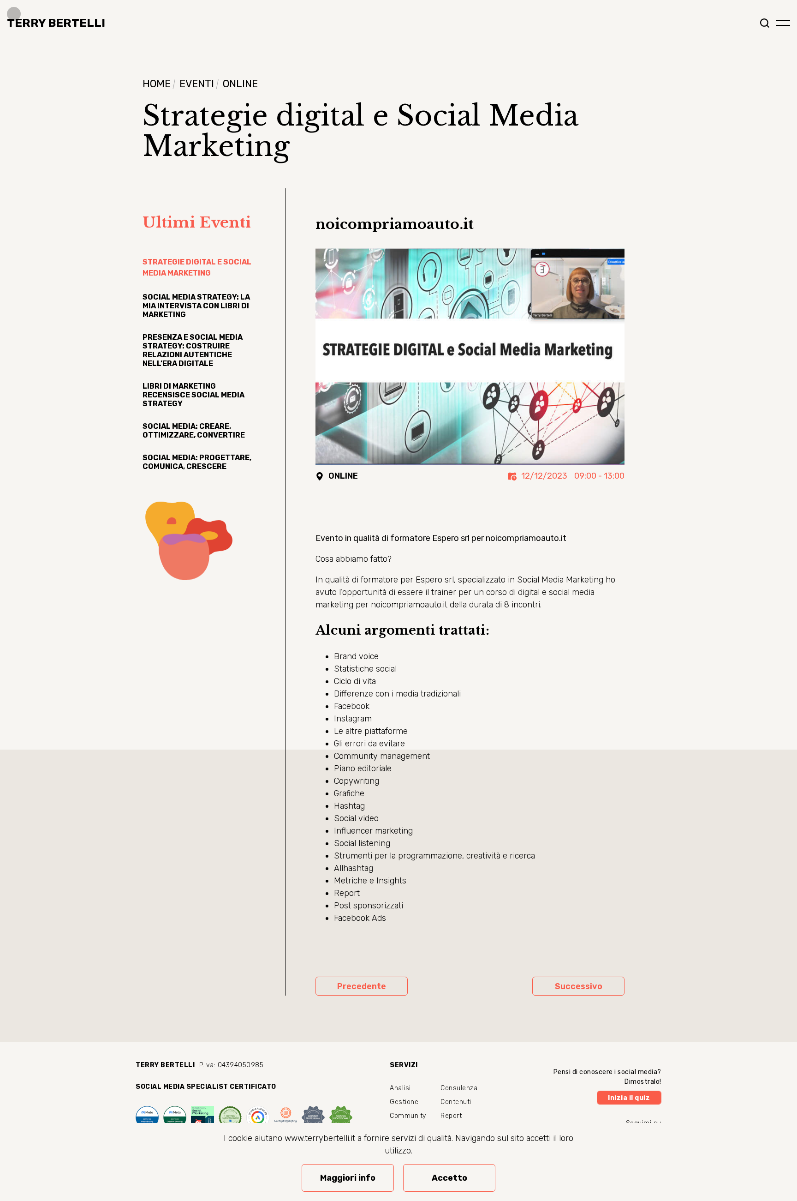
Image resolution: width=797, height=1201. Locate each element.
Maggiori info (347, 1178)
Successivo (578, 986)
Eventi (196, 84)
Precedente (361, 986)
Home (157, 84)
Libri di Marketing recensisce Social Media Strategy (193, 395)
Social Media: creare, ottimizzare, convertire (194, 430)
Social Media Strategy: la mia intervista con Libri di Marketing (196, 306)
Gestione (404, 1102)
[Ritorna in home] (52, 23)
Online (240, 84)
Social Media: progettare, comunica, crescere (197, 462)
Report (451, 1116)
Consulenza (458, 1088)
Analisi (400, 1088)
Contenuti (455, 1102)
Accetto (449, 1178)
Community (408, 1116)
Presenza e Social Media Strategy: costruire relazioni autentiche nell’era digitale (193, 350)
